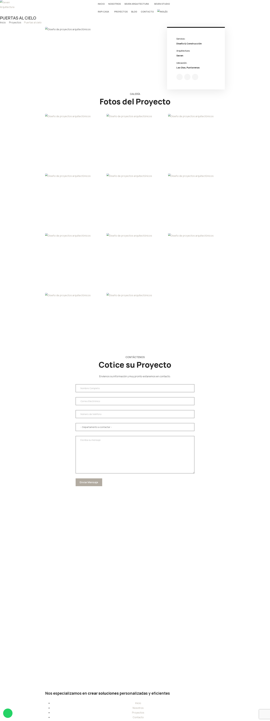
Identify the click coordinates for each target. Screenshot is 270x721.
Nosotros (114, 3)
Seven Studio (162, 3)
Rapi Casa (103, 11)
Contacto (147, 11)
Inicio (101, 3)
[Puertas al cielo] (179, 77)
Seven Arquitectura (136, 3)
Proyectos (121, 11)
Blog (134, 11)
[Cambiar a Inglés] (162, 12)
